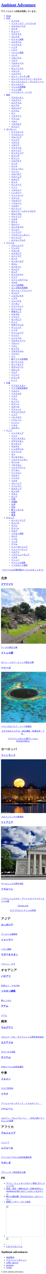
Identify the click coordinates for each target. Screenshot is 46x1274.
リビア (14, 372)
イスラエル (16, 393)
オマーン (15, 404)
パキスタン (16, 465)
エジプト (15, 401)
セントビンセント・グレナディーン (27, 82)
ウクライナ (16, 148)
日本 (13, 507)
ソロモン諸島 (17, 533)
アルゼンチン (17, 97)
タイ (13, 454)
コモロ (14, 282)
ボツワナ (15, 348)
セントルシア (17, 84)
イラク (14, 396)
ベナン (14, 346)
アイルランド (17, 134)
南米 (8, 95)
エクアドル (16, 103)
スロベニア (16, 177)
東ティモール (17, 510)
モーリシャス (17, 362)
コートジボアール (19, 280)
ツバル (14, 539)
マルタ (14, 219)
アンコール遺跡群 (9, 934)
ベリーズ (15, 66)
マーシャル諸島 (18, 562)
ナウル (14, 544)
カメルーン (16, 267)
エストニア (16, 150)
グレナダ (15, 37)
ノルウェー (16, 190)
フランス (15, 198)
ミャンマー (16, 486)
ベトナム (15, 478)
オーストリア (17, 153)
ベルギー (15, 206)
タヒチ (14, 536)
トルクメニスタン (19, 459)
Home (8, 16)
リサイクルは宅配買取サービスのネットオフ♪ (23, 570)
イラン (14, 399)
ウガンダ (15, 251)
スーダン (15, 304)
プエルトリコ (17, 63)
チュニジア (16, 327)
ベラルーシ (16, 203)
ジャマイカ (16, 45)
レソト (14, 380)
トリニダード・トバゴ (21, 92)
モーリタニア (17, 364)
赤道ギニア (16, 311)
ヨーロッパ (11, 129)
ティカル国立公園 (9, 647)
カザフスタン (17, 441)
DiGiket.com (23, 906)
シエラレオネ (17, 296)
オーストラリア (18, 520)
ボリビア (15, 126)
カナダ (14, 29)
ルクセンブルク (18, 240)
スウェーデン (17, 169)
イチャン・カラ (8, 964)
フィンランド (17, 195)
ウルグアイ (16, 100)
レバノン (15, 422)
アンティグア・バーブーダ (23, 23)
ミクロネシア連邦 (19, 565)
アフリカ (10, 243)
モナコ (14, 222)
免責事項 (10, 1257)
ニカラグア (16, 74)
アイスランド (17, 132)
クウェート (16, 409)
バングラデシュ (18, 467)
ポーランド (16, 208)
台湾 (13, 504)
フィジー (15, 560)
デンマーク (16, 185)
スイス (14, 166)
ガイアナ (15, 105)
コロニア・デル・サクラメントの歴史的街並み (22, 1037)
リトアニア (16, 232)
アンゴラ (15, 248)
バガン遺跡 (6, 949)
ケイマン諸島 (17, 39)
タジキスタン (17, 457)
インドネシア (17, 433)
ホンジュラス (17, 68)
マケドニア (16, 216)
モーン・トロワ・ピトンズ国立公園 (17, 662)
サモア (14, 531)
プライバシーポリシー (16, 1260)
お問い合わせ (12, 1263)
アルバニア (16, 137)
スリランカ (16, 452)
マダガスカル (17, 351)
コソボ (14, 163)
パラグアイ (16, 116)
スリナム (15, 111)
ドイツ (14, 187)
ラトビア (15, 230)
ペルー (14, 121)
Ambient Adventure (18, 5)
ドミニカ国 (16, 89)
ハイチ (14, 47)
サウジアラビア (18, 412)
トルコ (14, 425)
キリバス (15, 523)
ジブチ (14, 298)
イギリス (15, 142)
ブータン (15, 470)
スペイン (15, 171)
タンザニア (16, 319)
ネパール (15, 462)
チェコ (14, 182)
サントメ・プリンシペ (21, 290)
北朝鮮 (14, 502)
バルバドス (16, 58)
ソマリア (15, 317)
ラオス (14, 494)
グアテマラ (16, 34)
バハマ (14, 55)
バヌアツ (15, 552)
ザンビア (15, 293)
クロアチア (16, 161)
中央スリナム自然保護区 (12, 1067)
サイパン (15, 528)
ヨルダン (15, 428)
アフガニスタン (18, 385)
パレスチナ (16, 417)
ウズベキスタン (18, 438)
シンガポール (17, 449)
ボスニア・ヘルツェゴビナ (23, 211)
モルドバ (15, 224)
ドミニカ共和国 (18, 87)
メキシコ (15, 71)
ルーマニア (16, 237)
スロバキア (16, 174)
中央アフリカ (17, 325)
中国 (13, 499)
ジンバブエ (16, 301)
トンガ (14, 541)
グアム (14, 525)
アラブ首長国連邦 (19, 388)
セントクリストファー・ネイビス (26, 79)
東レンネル (6, 1000)
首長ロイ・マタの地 (10, 986)
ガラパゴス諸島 (8, 1052)
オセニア (10, 518)
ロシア (14, 496)
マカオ (14, 481)
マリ (13, 356)
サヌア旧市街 (7, 1088)
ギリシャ (15, 158)
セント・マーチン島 (20, 76)
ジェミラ (5, 1142)
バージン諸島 (17, 52)
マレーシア (16, 483)
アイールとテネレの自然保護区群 (16, 1157)
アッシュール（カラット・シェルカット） (21, 1103)
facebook (10, 1265)
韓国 (13, 512)
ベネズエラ (16, 124)
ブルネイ (15, 475)
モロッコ (15, 370)
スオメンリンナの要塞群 (12, 817)
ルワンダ (15, 378)
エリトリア (16, 256)
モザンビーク (17, 367)
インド (14, 436)
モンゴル (15, 491)
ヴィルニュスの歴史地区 (12, 884)
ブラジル (15, 119)
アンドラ (15, 140)
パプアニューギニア (20, 555)
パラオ (14, 557)
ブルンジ (15, 343)
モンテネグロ (17, 227)
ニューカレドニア (19, 547)
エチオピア (16, 253)
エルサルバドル (18, 26)
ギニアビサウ (17, 274)
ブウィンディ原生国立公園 (13, 1172)
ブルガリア (16, 200)
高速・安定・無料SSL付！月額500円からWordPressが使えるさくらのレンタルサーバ (24, 1191)
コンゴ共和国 (17, 285)
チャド (14, 322)
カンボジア (16, 444)
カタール (15, 407)
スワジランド (17, 306)
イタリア (15, 145)
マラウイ (15, 354)
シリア (14, 415)
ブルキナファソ (18, 341)
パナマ (14, 60)
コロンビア (16, 108)
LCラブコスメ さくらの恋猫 (23, 910)
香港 (13, 515)
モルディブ (16, 489)
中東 (8, 383)
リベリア (15, 375)
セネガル (15, 314)
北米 (8, 18)
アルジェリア (17, 245)
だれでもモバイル (14, 1246)
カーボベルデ (17, 261)
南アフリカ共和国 (19, 359)
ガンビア (15, 269)
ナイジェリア (17, 333)
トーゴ (14, 330)
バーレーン (16, 420)
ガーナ (14, 259)
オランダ (15, 156)
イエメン (15, 391)
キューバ (15, 31)
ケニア (14, 277)
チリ (13, 113)
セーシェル (16, 309)
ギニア (14, 272)
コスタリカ (16, 42)
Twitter (9, 1267)
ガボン (14, 264)
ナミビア (15, 335)
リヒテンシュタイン (20, 235)
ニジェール (16, 338)
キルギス (15, 446)
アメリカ (15, 21)
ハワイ (14, 50)
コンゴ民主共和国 (19, 288)
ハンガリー (16, 193)
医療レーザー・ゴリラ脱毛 (18, 1202)
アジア (9, 430)
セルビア (15, 179)
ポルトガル (16, 214)
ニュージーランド (19, 549)
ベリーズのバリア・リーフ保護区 (16, 726)
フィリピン (16, 473)
